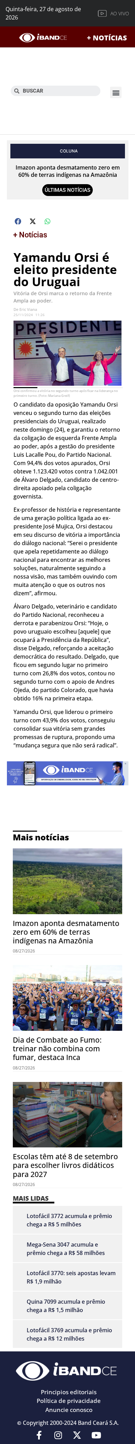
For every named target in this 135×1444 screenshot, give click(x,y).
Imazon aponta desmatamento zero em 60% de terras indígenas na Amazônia (68, 171)
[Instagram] (58, 1435)
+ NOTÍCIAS (107, 37)
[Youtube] (96, 1435)
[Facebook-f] (39, 1435)
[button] (116, 92)
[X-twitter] (77, 1435)
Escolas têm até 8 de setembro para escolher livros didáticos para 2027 (65, 1165)
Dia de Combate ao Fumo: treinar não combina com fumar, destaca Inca (57, 1048)
